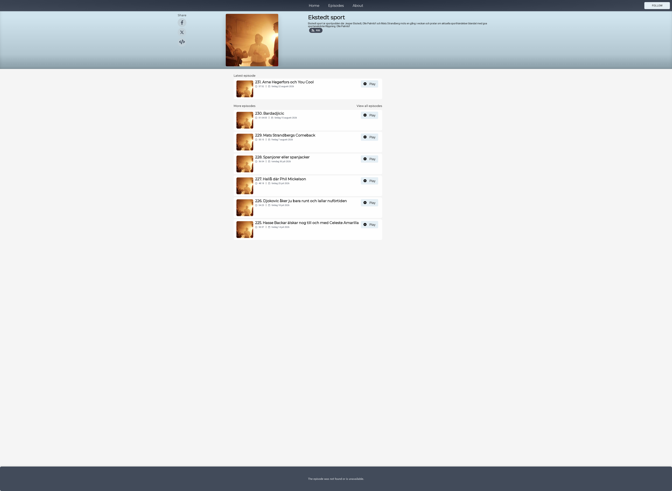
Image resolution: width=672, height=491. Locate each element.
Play (372, 84)
